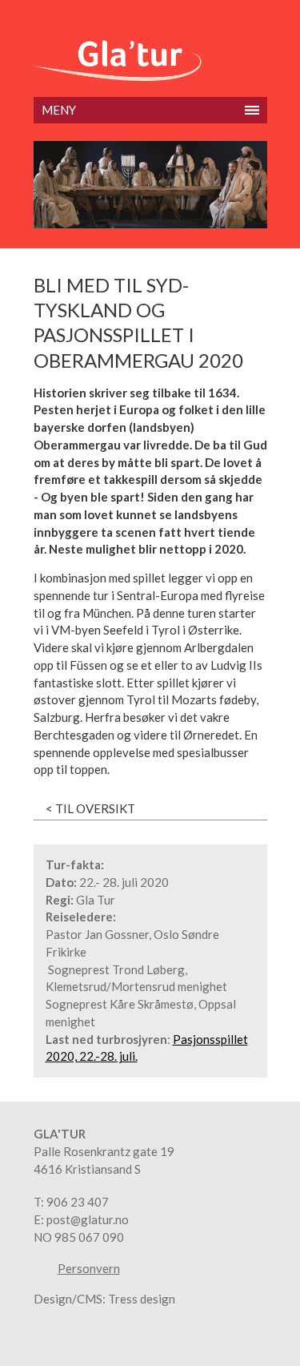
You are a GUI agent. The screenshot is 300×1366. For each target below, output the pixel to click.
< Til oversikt (90, 808)
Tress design (141, 1298)
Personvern (89, 1269)
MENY (59, 110)
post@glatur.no (87, 1219)
